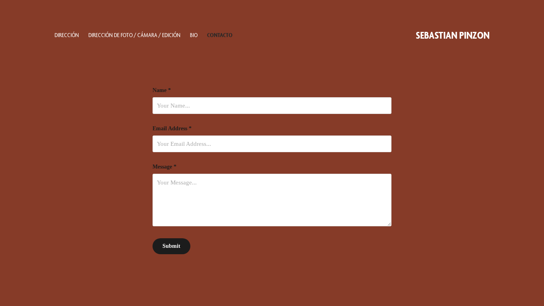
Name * (162, 90)
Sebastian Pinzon (452, 35)
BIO (194, 35)
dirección (67, 35)
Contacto (220, 35)
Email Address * (172, 128)
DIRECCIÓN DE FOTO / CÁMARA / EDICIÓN (134, 35)
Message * (164, 167)
